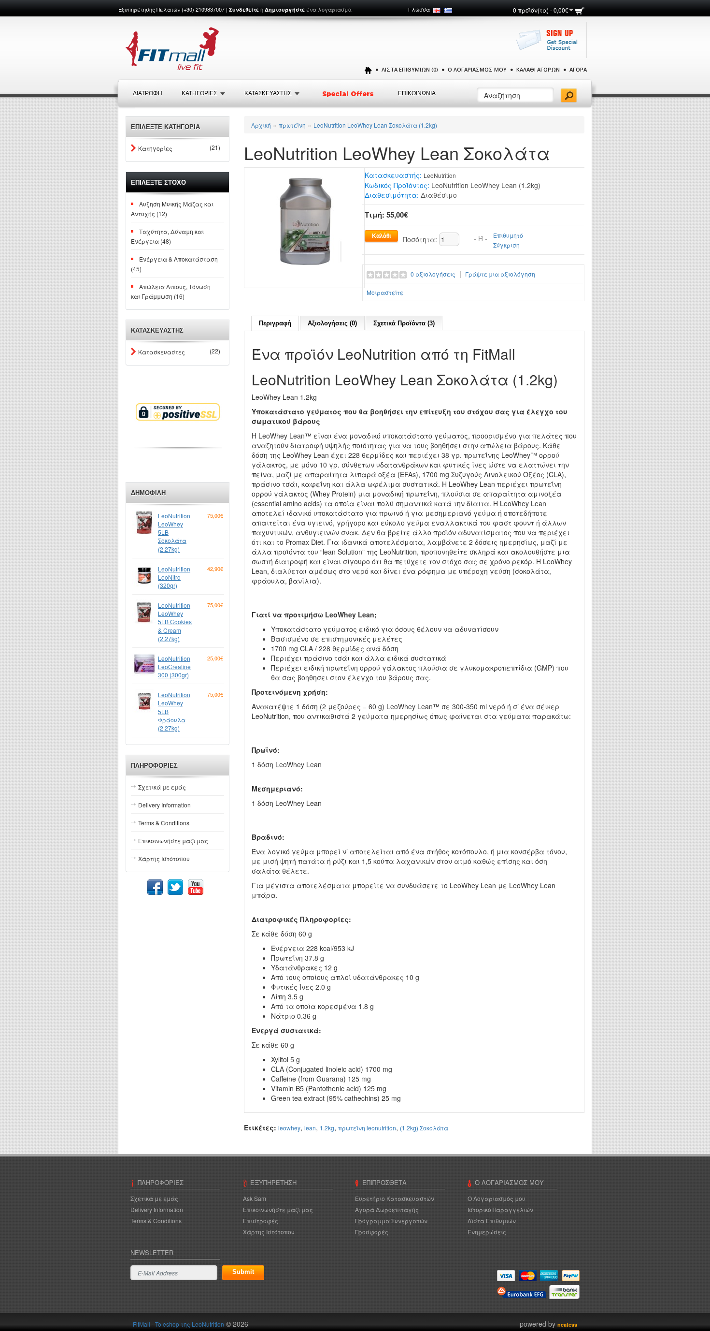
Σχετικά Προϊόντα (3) (404, 323)
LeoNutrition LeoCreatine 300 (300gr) (174, 666)
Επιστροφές (260, 1220)
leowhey (289, 1128)
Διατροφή (147, 93)
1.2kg (327, 1128)
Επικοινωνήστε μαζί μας (173, 840)
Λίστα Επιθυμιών (492, 1220)
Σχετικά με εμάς (162, 787)
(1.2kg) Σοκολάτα (424, 1128)
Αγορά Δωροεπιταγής (387, 1209)
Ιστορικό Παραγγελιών (500, 1209)
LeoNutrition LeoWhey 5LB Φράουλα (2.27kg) (174, 711)
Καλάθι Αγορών (538, 69)
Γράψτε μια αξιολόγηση (500, 274)
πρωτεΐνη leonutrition (367, 1128)
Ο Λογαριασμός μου (477, 69)
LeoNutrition (440, 175)
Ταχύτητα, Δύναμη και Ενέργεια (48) (167, 236)
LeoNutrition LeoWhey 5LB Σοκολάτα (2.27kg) (174, 532)
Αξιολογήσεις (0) (332, 323)
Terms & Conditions (163, 823)
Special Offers (348, 94)
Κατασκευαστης (267, 93)
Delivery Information (164, 805)
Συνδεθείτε (244, 9)
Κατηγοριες (199, 93)
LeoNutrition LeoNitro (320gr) (174, 577)
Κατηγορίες (155, 148)
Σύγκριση (506, 245)
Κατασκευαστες (161, 352)
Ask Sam (254, 1198)
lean (310, 1128)
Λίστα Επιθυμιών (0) (410, 69)
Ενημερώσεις (487, 1232)
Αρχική (261, 125)
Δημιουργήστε (285, 9)
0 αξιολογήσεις (433, 274)
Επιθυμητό (508, 235)
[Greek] (448, 10)
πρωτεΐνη (292, 125)
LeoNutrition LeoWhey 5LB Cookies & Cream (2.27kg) (175, 622)
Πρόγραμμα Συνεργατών (391, 1220)
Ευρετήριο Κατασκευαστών (394, 1198)
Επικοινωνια (417, 93)
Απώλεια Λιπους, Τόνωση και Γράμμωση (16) (171, 291)
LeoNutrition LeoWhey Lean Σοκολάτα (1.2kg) (375, 125)
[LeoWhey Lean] (304, 226)
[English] (436, 10)
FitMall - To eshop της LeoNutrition (178, 1324)
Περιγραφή (275, 323)
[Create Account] (549, 45)
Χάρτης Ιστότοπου (164, 858)
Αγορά (578, 69)
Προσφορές (371, 1232)
